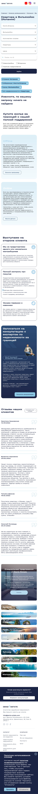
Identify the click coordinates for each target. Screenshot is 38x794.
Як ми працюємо (26, 738)
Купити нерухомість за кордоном (10, 736)
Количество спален (10, 38)
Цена (5, 51)
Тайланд (7, 652)
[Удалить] (27, 83)
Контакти (23, 741)
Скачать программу (12, 172)
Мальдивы (8, 674)
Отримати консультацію (19, 698)
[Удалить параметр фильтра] (18, 79)
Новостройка (8, 63)
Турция (6, 615)
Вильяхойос (7, 32)
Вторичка (22, 63)
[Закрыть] (35, 754)
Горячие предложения (12, 67)
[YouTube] (26, 3)
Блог (21, 743)
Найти (19, 71)
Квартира (7, 45)
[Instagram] (30, 3)
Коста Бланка (8, 26)
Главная (4, 13)
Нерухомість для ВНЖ (9, 749)
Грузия (6, 645)
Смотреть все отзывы (30, 410)
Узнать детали (10, 218)
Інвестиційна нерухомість (8, 740)
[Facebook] (10, 724)
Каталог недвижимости (17, 13)
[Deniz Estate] (7, 3)
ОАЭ (5, 637)
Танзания (7, 667)
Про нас (23, 735)
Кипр (5, 630)
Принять (10, 789)
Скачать (19, 592)
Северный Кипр (11, 660)
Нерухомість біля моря (9, 745)
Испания (30, 13)
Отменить (23, 789)
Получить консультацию (24, 394)
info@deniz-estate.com (11, 715)
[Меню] (34, 3)
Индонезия (8, 622)
